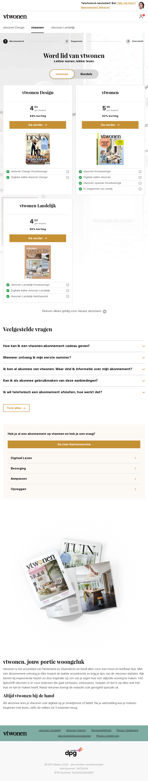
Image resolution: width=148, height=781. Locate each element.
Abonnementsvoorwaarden (74, 736)
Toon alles (14, 408)
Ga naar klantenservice (74, 444)
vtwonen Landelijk (50, 730)
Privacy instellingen (107, 736)
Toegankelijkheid (101, 730)
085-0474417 (126, 3)
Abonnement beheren (95, 7)
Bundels (86, 74)
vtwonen (62, 74)
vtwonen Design (76, 730)
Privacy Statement (127, 730)
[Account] (142, 16)
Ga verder (35, 124)
